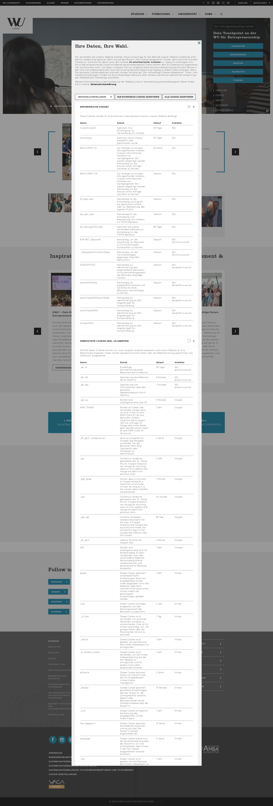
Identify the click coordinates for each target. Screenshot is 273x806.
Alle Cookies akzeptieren (179, 97)
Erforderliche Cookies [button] (94, 107)
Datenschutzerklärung (103, 84)
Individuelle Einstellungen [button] (92, 97)
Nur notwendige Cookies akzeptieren (138, 97)
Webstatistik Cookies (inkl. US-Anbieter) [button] (104, 341)
